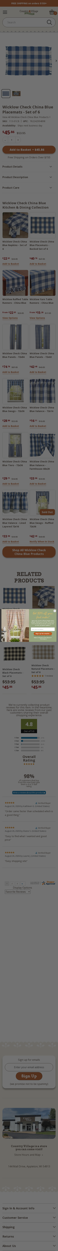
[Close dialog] (54, 611)
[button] (43, 633)
